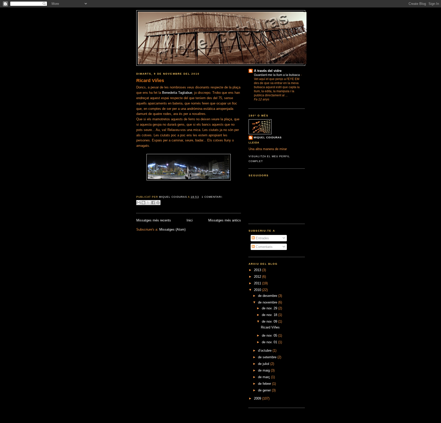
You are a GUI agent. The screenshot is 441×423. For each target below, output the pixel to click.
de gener (265, 390)
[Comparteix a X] (148, 202)
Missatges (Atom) (172, 229)
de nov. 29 (270, 308)
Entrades (262, 238)
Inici (190, 220)
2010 (258, 290)
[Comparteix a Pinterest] (158, 202)
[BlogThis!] (143, 202)
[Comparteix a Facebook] (153, 202)
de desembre (268, 296)
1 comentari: (212, 196)
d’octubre (265, 350)
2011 (258, 283)
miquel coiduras (268, 137)
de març (264, 377)
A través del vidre (267, 71)
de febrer (265, 384)
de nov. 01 (270, 342)
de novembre (268, 302)
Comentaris (264, 247)
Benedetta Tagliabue (177, 93)
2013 (258, 270)
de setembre (267, 357)
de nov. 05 (270, 335)
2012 (258, 277)
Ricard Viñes (150, 80)
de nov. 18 (270, 315)
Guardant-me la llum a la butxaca (277, 75)
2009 (258, 398)
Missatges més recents (153, 220)
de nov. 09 (270, 321)
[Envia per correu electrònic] (138, 202)
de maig (264, 370)
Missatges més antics (224, 220)
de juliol (264, 364)
